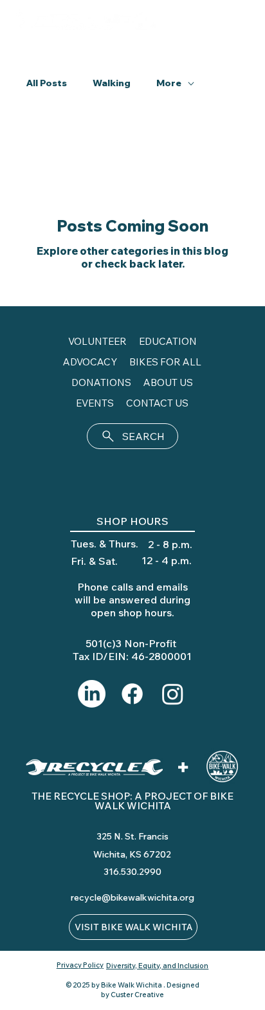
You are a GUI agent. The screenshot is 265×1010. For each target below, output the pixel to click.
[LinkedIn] (91, 694)
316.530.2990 (132, 871)
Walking (112, 83)
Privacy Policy (80, 964)
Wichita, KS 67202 (132, 854)
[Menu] (239, 22)
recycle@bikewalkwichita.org (132, 897)
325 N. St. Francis (132, 836)
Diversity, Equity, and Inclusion (157, 965)
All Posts (46, 83)
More (168, 83)
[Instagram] (173, 694)
